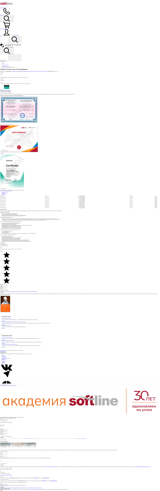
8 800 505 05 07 (44, 480)
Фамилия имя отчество (3, 451)
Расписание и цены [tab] (5, 192)
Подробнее (3, 324)
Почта (1, 454)
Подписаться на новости (3, 28)
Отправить (2, 292)
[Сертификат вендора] (12, 187)
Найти (1, 61)
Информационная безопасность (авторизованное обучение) (31, 71)
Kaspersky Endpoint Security (44, 71)
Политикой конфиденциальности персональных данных (14, 291)
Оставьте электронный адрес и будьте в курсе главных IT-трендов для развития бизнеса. (13, 485)
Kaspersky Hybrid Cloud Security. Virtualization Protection (9, 344)
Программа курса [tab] (4, 193)
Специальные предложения (6, 358)
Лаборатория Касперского (5, 66)
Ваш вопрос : (2, 434)
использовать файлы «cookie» (34, 489)
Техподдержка (4, 356)
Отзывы (3, 363)
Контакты (3, 362)
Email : (1, 432)
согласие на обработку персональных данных (30, 291)
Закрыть (4, 61)
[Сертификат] (19, 151)
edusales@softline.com (3, 7)
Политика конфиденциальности (11, 385)
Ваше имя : (2, 429)
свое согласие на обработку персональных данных (29, 438)
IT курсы (3, 63)
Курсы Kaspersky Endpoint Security (6, 325)
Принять (2, 490)
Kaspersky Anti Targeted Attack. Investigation (8, 340)
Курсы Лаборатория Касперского (6, 318)
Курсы (3, 355)
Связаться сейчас (3, 91)
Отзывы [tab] (3, 194)
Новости (3, 359)
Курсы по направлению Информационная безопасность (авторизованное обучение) (14, 321)
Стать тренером (8, 91)
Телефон (1, 456)
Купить (156, 198)
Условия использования (3, 385)
